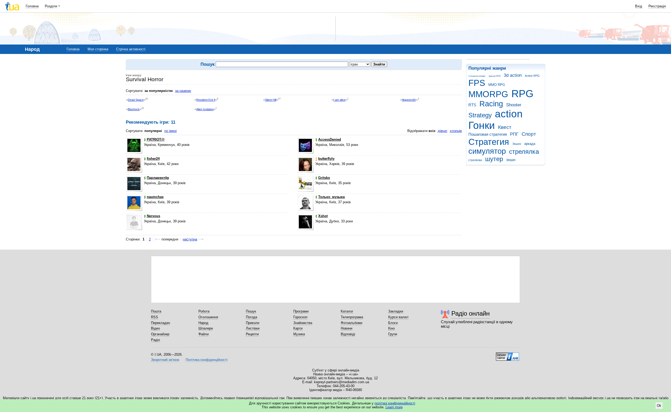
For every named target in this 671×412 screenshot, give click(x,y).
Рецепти (252, 334)
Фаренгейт (409, 99)
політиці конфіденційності (395, 403)
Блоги (393, 323)
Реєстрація (657, 6)
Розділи (51, 6)
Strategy (480, 115)
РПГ (514, 134)
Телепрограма (352, 317)
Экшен (516, 143)
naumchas (155, 197)
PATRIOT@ (156, 139)
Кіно (391, 328)
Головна (32, 6)
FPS (476, 83)
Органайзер (160, 334)
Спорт (529, 134)
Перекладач (160, 323)
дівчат (442, 131)
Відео (155, 328)
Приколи (252, 323)
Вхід (638, 6)
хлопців (456, 131)
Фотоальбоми (351, 323)
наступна (190, 239)
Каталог (347, 311)
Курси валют (398, 317)
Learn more (394, 407)
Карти (297, 328)
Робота (203, 311)
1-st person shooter (476, 76)
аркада (529, 144)
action (509, 113)
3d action (513, 75)
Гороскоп (300, 317)
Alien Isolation (205, 109)
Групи (392, 334)
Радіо (155, 340)
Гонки (481, 125)
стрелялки (475, 160)
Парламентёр (158, 178)
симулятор (487, 151)
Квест (504, 127)
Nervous (153, 216)
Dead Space (136, 99)
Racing (491, 104)
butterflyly (326, 159)
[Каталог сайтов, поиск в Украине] (507, 355)
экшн (510, 159)
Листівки (252, 328)
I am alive (339, 99)
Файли (203, 334)
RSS (154, 317)
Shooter (513, 104)
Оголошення (208, 317)
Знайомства (302, 323)
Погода (251, 317)
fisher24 (153, 159)
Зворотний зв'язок (165, 360)
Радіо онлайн (470, 313)
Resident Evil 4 (205, 99)
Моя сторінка (98, 49)
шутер (494, 159)
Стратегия (488, 142)
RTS (472, 105)
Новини (346, 328)
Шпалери (205, 328)
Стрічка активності (130, 49)
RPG (522, 93)
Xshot (323, 216)
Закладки (395, 311)
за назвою (183, 91)
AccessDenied (329, 139)
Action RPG (532, 75)
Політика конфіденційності (207, 360)
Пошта (156, 311)
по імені (170, 131)
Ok (659, 406)
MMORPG (488, 94)
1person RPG (495, 76)
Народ (203, 323)
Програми (301, 311)
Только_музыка (331, 197)
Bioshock (134, 109)
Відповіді (348, 334)
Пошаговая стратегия (487, 134)
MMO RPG (496, 85)
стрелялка (524, 151)
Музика (299, 334)
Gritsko (324, 178)
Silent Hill (270, 99)
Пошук (251, 311)
